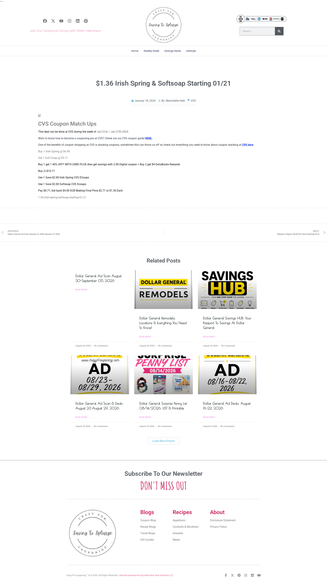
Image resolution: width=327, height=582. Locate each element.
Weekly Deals (151, 51)
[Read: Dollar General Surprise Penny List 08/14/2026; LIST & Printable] (163, 374)
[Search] (279, 31)
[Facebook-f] (225, 575)
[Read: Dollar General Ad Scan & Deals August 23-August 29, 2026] (99, 374)
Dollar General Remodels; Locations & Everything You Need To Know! (162, 323)
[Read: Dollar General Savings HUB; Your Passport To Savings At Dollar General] (227, 289)
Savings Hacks (172, 51)
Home (134, 51)
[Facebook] (45, 21)
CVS (193, 100)
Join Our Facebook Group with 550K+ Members (65, 31)
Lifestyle (191, 51)
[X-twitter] (53, 21)
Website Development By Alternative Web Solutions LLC (146, 575)
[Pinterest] (86, 21)
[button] (163, 441)
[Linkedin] (78, 21)
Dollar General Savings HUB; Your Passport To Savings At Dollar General (227, 323)
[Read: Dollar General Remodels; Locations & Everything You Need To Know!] (163, 289)
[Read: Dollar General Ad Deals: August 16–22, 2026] (227, 374)
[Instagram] (69, 21)
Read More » (82, 290)
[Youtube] (61, 21)
